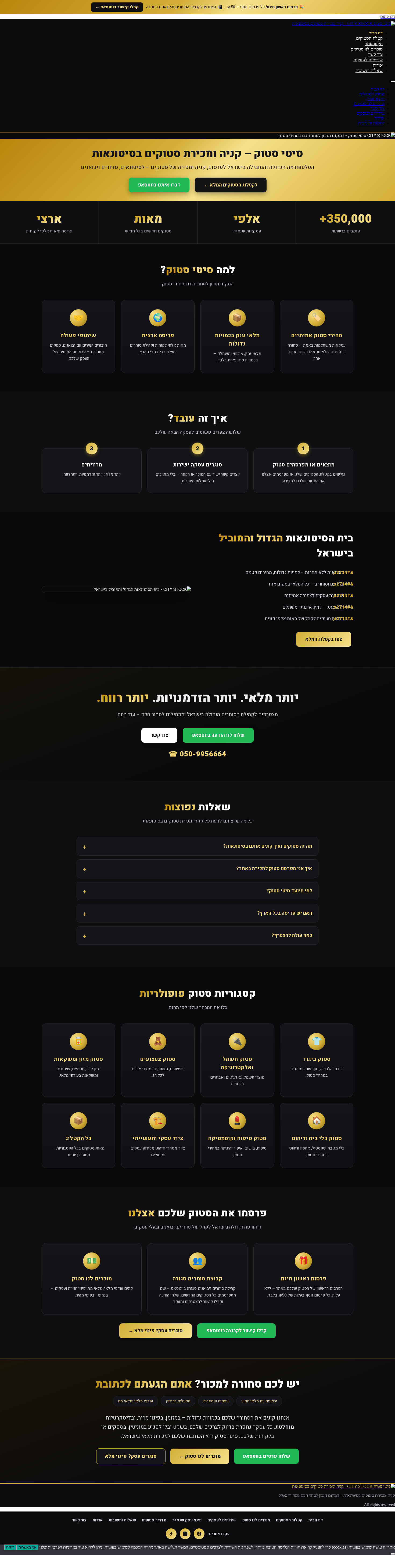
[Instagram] (185, 1533)
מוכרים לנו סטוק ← (200, 1456)
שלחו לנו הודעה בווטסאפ (218, 735)
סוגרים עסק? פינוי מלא (131, 1456)
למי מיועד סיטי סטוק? (289, 891)
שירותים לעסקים (368, 59)
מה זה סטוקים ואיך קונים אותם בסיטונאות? (267, 846)
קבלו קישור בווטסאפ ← (117, 7)
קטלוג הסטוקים (369, 38)
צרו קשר (159, 735)
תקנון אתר (374, 43)
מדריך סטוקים (154, 1520)
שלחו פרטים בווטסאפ (266, 1456)
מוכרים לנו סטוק (256, 1520)
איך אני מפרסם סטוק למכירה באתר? (274, 868)
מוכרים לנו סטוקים (367, 49)
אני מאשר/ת (27, 1547)
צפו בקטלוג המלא (323, 639)
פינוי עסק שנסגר (187, 1520)
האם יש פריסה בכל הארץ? (284, 913)
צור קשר (375, 54)
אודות (378, 65)
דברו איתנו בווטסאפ (159, 185)
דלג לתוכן (387, 16)
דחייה (10, 1547)
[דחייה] (393, 1554)
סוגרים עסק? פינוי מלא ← (155, 1330)
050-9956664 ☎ (197, 754)
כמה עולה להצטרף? (291, 935)
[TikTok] (171, 1533)
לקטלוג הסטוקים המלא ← (230, 185)
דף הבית (375, 32)
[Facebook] (199, 1533)
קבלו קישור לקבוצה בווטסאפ (236, 1330)
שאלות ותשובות (369, 70)
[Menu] (393, 81)
